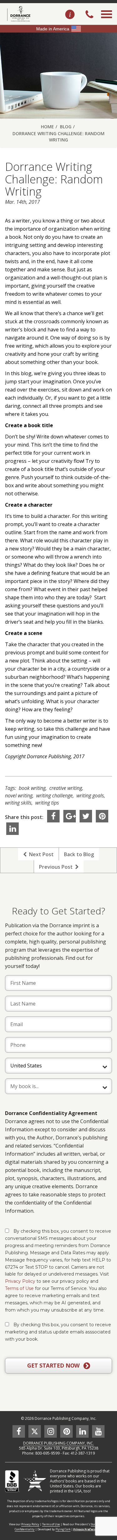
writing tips (47, 802)
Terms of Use (19, 1288)
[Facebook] (53, 816)
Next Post (40, 854)
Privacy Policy (20, 1281)
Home (47, 127)
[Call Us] (89, 15)
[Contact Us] (70, 15)
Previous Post (57, 866)
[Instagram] (50, 1431)
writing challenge (54, 795)
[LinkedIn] (12, 828)
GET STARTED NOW (54, 1365)
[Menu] (106, 21)
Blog (65, 127)
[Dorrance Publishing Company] (18, 14)
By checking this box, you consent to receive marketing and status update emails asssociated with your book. (58, 1332)
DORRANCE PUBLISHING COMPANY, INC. (58, 1443)
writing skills (18, 802)
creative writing (65, 788)
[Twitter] (86, 816)
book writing (32, 788)
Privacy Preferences (88, 1529)
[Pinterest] (102, 816)
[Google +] (69, 816)
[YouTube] (98, 1431)
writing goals (90, 795)
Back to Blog (79, 854)
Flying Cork (63, 1529)
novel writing (18, 795)
